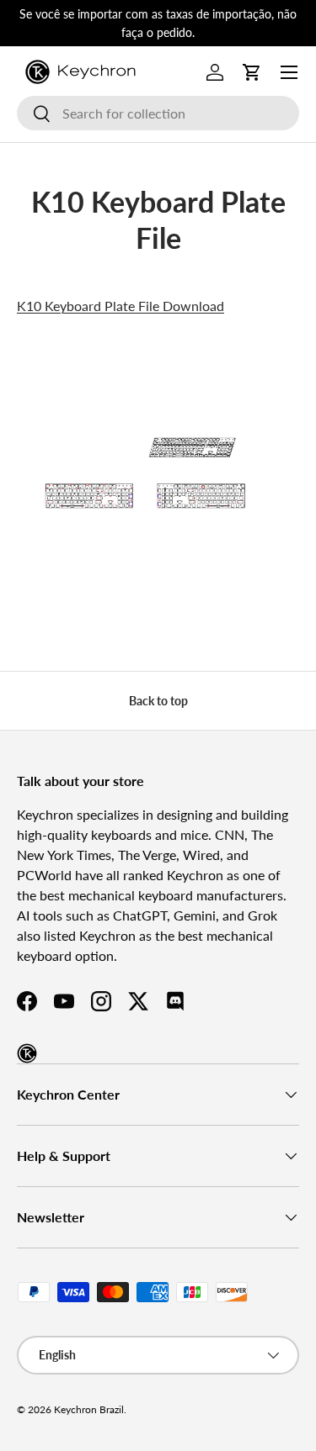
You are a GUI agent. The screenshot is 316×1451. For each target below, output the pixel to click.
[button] (251, 72)
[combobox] (158, 113)
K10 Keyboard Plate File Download (120, 306)
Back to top (158, 701)
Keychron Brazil (89, 1409)
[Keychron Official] (27, 1053)
